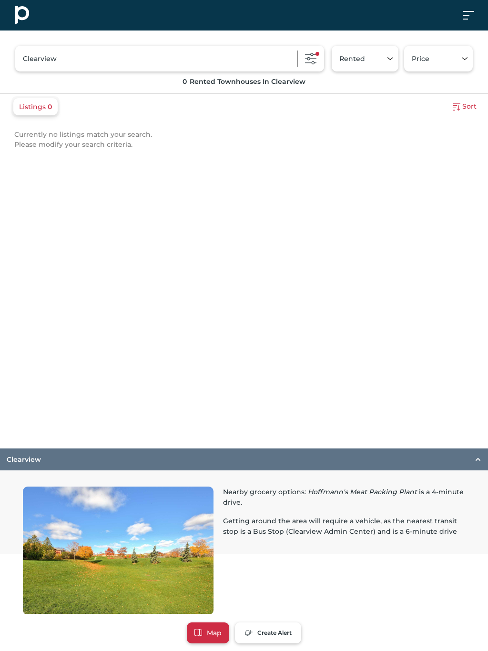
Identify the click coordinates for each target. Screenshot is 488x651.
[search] (169, 58)
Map (214, 633)
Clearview (24, 459)
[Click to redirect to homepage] (22, 15)
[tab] (244, 531)
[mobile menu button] (473, 15)
